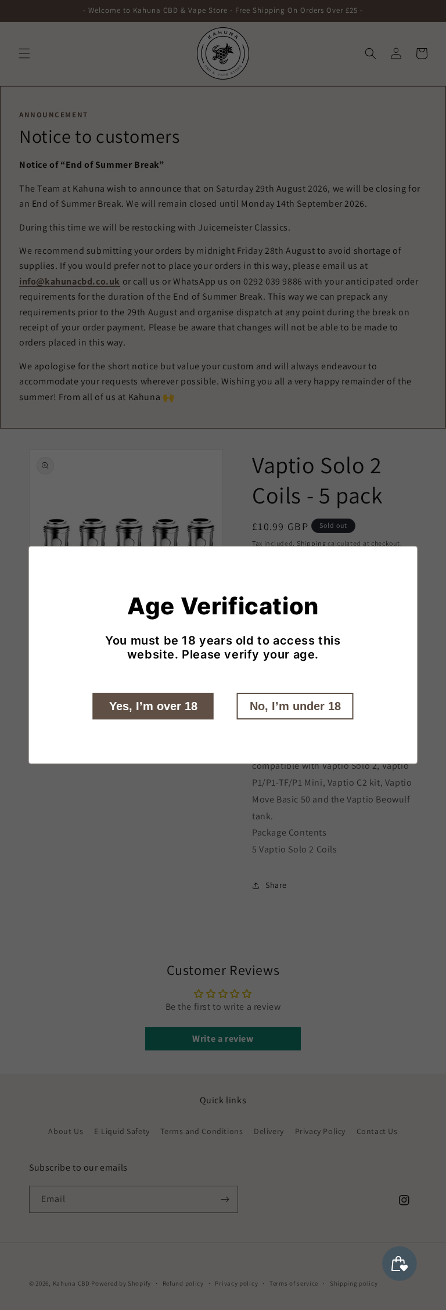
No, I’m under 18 (295, 706)
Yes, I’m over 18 (153, 706)
